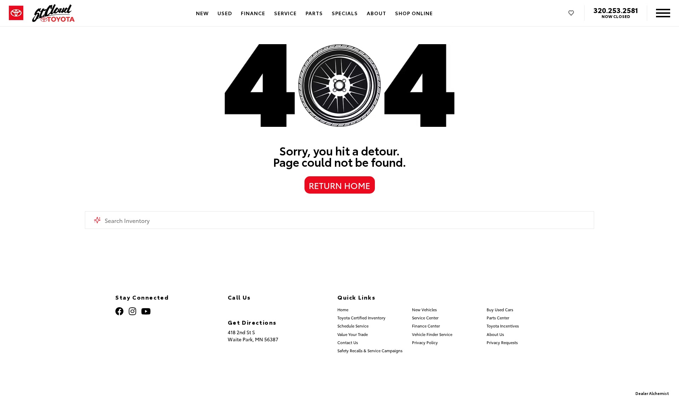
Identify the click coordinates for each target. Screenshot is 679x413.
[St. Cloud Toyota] (53, 13)
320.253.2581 (615, 10)
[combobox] (339, 220)
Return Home (339, 185)
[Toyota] (16, 13)
